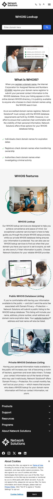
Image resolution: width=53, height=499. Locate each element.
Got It (34, 494)
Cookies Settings (16, 494)
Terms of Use (38, 465)
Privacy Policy (10, 487)
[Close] (49, 461)
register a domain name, (26, 84)
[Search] (47, 27)
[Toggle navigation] (49, 4)
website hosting (41, 318)
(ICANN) (8, 90)
